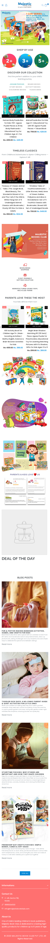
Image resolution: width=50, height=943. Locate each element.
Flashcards (35, 90)
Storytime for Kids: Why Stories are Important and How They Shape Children (23, 773)
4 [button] (27, 42)
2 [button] (24, 42)
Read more (7, 644)
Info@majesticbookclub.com (17, 908)
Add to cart (13, 116)
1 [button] (22, 42)
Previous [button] (1, 26)
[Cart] (46, 5)
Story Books (16, 87)
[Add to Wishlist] (22, 97)
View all (25, 873)
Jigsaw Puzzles (17, 84)
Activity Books (33, 87)
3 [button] (26, 42)
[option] (25, 27)
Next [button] (48, 26)
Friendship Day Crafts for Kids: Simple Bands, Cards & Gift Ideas (21, 846)
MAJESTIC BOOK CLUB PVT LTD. (27, 936)
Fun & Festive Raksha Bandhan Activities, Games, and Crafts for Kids (23, 632)
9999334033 (10, 904)
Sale (4, 97)
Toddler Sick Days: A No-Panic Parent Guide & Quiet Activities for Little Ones (24, 702)
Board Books (34, 84)
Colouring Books (17, 90)
